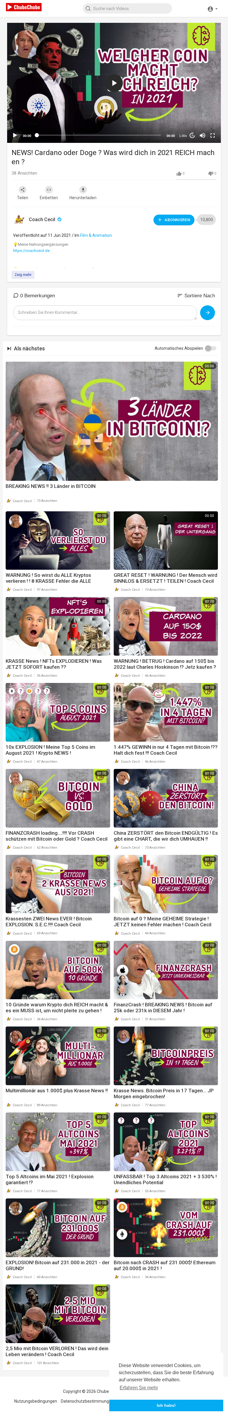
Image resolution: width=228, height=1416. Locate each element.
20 (192, 135)
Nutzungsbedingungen (35, 1401)
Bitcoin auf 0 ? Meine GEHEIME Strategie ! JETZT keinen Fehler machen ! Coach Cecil (162, 921)
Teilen (22, 197)
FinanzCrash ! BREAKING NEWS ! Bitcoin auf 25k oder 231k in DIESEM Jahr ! (163, 1007)
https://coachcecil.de (31, 250)
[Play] (15, 135)
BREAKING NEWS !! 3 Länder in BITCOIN (51, 486)
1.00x (183, 136)
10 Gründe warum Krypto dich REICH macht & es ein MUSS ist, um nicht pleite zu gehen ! (57, 1007)
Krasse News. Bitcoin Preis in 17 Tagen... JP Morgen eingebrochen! (164, 1093)
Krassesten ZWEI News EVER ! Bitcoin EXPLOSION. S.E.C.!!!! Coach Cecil (49, 921)
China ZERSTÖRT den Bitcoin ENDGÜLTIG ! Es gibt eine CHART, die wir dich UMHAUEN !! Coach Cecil (166, 839)
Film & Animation (96, 235)
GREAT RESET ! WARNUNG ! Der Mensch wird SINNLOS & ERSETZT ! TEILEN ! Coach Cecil (165, 578)
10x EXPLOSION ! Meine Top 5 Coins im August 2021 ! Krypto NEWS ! (50, 750)
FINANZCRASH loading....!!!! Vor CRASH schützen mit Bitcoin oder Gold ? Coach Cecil (56, 836)
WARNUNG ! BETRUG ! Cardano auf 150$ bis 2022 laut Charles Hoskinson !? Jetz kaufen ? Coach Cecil (165, 667)
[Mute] (202, 135)
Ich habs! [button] (166, 1405)
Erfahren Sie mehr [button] (139, 1387)
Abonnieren (177, 220)
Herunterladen (82, 197)
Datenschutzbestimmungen (87, 1401)
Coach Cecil (42, 219)
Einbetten (49, 197)
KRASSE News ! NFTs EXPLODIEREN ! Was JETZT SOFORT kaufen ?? (54, 664)
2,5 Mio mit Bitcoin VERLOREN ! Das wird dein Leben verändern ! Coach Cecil (57, 1351)
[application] (114, 83)
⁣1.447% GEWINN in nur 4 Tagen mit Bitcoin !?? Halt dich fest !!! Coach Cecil (166, 750)
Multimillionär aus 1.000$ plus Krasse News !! (57, 1090)
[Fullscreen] (213, 135)
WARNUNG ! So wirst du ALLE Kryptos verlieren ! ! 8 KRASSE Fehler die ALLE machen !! (48, 581)
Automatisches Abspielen (179, 348)
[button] (212, 8)
